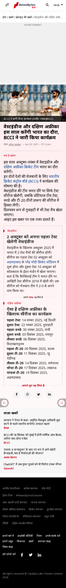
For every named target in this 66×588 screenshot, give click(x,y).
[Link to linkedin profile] (39, 555)
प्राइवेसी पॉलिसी (25, 535)
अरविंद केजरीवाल (11, 488)
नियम (39, 535)
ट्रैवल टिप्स (7, 495)
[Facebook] (16, 394)
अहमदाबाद (14, 262)
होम (4, 17)
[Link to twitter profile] (30, 555)
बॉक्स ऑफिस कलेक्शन (14, 509)
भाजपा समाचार (38, 502)
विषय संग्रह (8, 547)
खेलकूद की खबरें (24, 17)
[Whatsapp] (27, 394)
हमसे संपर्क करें (53, 535)
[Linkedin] (49, 394)
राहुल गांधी (49, 516)
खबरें (11, 17)
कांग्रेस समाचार (31, 488)
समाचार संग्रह (44, 541)
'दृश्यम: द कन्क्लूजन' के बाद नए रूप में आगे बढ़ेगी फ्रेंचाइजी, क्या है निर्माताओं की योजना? (29, 451)
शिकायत (21, 541)
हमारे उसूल (8, 541)
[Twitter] (38, 394)
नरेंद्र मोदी (46, 488)
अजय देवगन (10, 457)
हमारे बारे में (8, 535)
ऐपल (6, 428)
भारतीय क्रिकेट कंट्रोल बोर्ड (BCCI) (31, 179)
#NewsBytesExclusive (29, 495)
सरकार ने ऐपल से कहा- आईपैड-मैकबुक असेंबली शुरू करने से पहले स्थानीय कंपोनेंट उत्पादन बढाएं (32, 422)
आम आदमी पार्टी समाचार (15, 502)
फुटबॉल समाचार (54, 509)
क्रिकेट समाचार (36, 509)
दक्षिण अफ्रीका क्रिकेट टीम (21, 166)
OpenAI (9, 468)
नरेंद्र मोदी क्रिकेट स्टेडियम (40, 262)
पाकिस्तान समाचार (32, 516)
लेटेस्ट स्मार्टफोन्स (11, 516)
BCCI (7, 442)
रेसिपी (5, 523)
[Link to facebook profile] (21, 555)
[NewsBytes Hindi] (25, 5)
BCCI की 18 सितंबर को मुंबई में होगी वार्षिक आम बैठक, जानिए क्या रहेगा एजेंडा (33, 437)
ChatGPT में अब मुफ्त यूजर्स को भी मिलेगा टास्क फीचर (33, 464)
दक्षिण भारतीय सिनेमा (22, 523)
